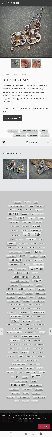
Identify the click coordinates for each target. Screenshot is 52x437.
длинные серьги (21, 273)
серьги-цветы (27, 321)
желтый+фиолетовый (14, 293)
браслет (27, 202)
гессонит (13, 130)
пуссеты (14, 321)
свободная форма (36, 385)
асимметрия (24, 313)
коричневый (38, 265)
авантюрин (21, 269)
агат (41, 240)
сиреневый (23, 244)
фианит (26, 265)
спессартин (39, 345)
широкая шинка (18, 385)
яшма (10, 219)
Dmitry (35, 377)
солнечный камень (19, 364)
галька (24, 231)
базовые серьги (39, 397)
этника (28, 261)
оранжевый (31, 240)
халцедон (29, 317)
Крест (44, 130)
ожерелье (36, 230)
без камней (36, 268)
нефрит (17, 202)
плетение (10, 397)
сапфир (39, 368)
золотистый (20, 135)
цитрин (45, 135)
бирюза (39, 317)
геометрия (14, 341)
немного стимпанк (16, 240)
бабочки (26, 226)
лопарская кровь (15, 252)
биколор (33, 135)
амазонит (22, 297)
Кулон (17, 401)
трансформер (13, 353)
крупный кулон (13, 301)
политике (6, 418)
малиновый (14, 222)
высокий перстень (31, 360)
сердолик (36, 277)
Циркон (11, 349)
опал (19, 349)
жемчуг (23, 256)
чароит (28, 252)
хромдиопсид (34, 364)
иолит (25, 377)
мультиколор (38, 313)
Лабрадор (16, 260)
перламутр (15, 236)
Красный (21, 289)
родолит (10, 373)
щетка (10, 248)
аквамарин (27, 389)
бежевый (29, 293)
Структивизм (10, 3)
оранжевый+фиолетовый (19, 281)
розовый (36, 226)
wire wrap (32, 234)
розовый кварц (38, 301)
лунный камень (21, 381)
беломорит (11, 297)
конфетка (14, 285)
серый (11, 269)
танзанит (11, 357)
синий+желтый (39, 325)
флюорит (14, 231)
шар (34, 353)
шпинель (41, 357)
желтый (42, 373)
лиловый (40, 206)
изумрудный (27, 222)
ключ (43, 256)
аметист (11, 243)
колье (42, 244)
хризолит (27, 341)
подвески (36, 393)
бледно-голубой (34, 309)
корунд (41, 219)
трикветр (39, 222)
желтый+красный (30, 130)
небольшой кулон (16, 368)
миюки (38, 321)
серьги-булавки (23, 397)
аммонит (34, 256)
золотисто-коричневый (16, 206)
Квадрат (25, 353)
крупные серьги (26, 285)
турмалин (30, 372)
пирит (34, 244)
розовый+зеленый (17, 305)
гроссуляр (27, 345)
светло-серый (38, 349)
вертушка (39, 389)
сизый (34, 381)
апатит (25, 214)
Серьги (46, 142)
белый (39, 285)
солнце (28, 210)
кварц (32, 297)
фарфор (19, 325)
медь (28, 325)
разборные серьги (30, 336)
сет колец (15, 393)
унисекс (35, 401)
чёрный (41, 248)
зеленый (38, 252)
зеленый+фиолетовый (20, 277)
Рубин (30, 305)
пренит (15, 337)
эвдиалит (39, 210)
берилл (25, 393)
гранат (10, 289)
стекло (10, 325)
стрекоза (20, 248)
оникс (35, 273)
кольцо (25, 401)
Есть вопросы (11, 118)
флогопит (31, 248)
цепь (41, 353)
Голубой (13, 214)
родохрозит (14, 389)
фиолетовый (37, 214)
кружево (42, 289)
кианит (15, 377)
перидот (42, 297)
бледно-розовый (16, 210)
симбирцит (15, 226)
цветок (38, 305)
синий (20, 218)
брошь (31, 206)
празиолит (30, 357)
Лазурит (31, 219)
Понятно (44, 426)
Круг (20, 357)
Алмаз (20, 373)
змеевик (17, 360)
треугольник (15, 317)
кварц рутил (40, 293)
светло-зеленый (14, 345)
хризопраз (11, 313)
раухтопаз (38, 341)
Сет (36, 202)
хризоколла (11, 256)
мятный (26, 301)
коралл (32, 289)
